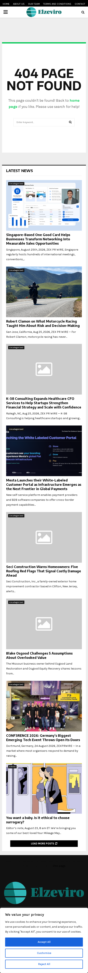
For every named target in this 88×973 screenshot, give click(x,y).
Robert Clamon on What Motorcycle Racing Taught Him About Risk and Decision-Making (43, 323)
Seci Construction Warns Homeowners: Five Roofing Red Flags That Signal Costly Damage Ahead (43, 571)
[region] (44, 940)
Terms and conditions (57, 3)
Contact (80, 3)
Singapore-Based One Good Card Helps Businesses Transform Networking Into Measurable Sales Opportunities (38, 239)
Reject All (44, 964)
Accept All (44, 942)
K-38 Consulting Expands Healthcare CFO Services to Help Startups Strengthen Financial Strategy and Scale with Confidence (43, 403)
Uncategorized (16, 184)
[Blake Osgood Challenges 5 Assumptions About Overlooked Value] (44, 624)
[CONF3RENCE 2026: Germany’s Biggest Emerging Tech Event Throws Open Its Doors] (44, 706)
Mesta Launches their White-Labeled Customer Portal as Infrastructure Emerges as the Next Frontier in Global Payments (43, 484)
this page (59, 866)
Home (6, 3)
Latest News (19, 170)
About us (19, 3)
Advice (12, 766)
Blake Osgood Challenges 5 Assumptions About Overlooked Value (39, 655)
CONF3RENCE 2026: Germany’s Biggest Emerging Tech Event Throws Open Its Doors (43, 737)
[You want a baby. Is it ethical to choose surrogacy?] (44, 788)
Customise (44, 953)
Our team (34, 3)
